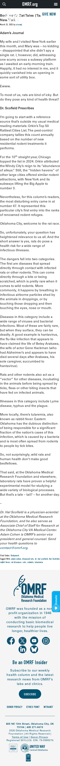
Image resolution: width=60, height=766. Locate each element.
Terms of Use (20, 737)
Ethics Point (33, 707)
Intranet (48, 707)
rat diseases (16, 562)
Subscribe (30, 694)
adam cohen (16, 559)
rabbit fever (5, 562)
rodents (30, 562)
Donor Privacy (14, 707)
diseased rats (28, 559)
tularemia (39, 562)
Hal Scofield (54, 559)
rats (24, 562)
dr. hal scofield (41, 559)
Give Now (49, 15)
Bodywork (15, 556)
